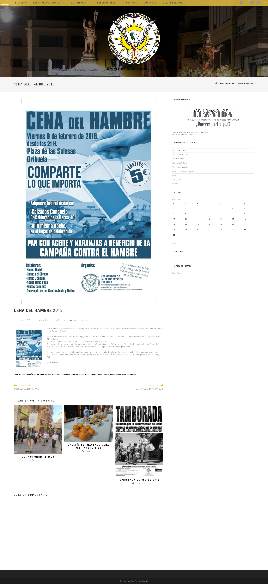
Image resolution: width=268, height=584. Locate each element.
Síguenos (178, 251)
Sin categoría (176, 180)
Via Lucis (175, 184)
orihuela (100, 374)
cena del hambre (54, 374)
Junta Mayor (176, 273)
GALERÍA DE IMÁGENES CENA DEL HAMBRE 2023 (88, 446)
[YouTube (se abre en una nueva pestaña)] (252, 2)
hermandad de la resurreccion (72, 374)
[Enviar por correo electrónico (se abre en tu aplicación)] (258, 3)
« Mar (174, 244)
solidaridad (131, 374)
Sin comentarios (80, 320)
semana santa (120, 374)
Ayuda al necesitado (47, 320)
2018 (23, 374)
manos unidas (90, 374)
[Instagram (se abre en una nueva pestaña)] (246, 2)
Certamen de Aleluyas (179, 163)
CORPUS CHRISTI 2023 (38, 457)
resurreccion (109, 374)
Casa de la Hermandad (180, 154)
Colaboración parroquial (180, 167)
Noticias (61, 320)
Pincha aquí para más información (184, 135)
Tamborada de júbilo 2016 (139, 480)
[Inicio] (216, 83)
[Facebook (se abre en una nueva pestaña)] (241, 2)
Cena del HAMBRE (178, 159)
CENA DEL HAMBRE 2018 (245, 83)
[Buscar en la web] (265, 3)
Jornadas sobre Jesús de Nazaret (183, 171)
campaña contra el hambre (36, 374)
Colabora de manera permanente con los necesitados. (190, 132)
